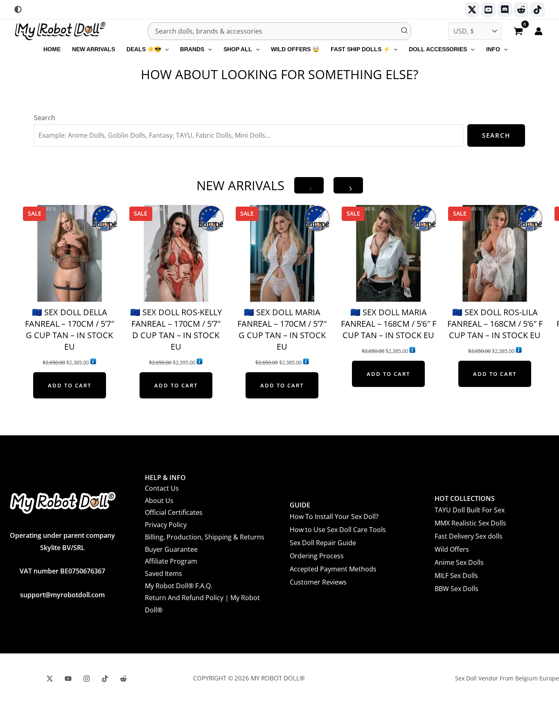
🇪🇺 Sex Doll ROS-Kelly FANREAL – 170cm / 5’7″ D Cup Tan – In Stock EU (176, 329)
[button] (165, 49)
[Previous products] (309, 185)
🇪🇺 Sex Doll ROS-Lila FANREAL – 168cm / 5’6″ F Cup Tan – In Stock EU (495, 324)
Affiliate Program (171, 561)
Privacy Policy (166, 524)
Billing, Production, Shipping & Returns (204, 536)
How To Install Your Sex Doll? (334, 516)
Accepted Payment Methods (333, 568)
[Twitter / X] (472, 9)
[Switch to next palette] (18, 9)
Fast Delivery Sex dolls (469, 536)
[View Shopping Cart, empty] (518, 32)
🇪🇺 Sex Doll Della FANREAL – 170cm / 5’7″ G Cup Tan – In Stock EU (69, 329)
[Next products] (348, 185)
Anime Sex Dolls (459, 562)
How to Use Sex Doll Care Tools (338, 529)
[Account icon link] (538, 31)
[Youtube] (488, 9)
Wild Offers (452, 549)
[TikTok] (537, 9)
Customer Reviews (318, 582)
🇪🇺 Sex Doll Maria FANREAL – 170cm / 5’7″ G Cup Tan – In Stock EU (282, 329)
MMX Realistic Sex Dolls (470, 523)
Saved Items (163, 573)
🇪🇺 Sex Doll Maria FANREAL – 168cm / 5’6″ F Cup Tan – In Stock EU (388, 324)
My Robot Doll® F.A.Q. (178, 585)
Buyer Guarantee (171, 549)
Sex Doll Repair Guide (323, 542)
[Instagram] (86, 678)
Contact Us (162, 488)
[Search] (404, 31)
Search (44, 117)
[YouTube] (68, 678)
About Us (159, 500)
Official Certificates (174, 512)
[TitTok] (104, 678)
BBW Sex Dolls (456, 588)
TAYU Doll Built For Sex (470, 509)
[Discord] (505, 9)
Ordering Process (317, 555)
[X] (49, 678)
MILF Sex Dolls (456, 575)
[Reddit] (521, 9)
